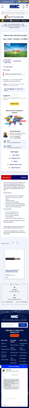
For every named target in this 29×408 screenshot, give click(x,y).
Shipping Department (13, 348)
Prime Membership (13, 359)
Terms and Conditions (3, 355)
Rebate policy (13, 362)
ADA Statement (5, 359)
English (24, 20)
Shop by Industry (5, 349)
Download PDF (17, 61)
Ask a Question (7, 61)
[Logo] (14, 6)
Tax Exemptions (23, 352)
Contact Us (3, 352)
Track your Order (14, 352)
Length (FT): (6, 96)
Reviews (23, 177)
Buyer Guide (8, 62)
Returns (15, 161)
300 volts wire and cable (14, 81)
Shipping (5, 84)
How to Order (13, 355)
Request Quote (14, 103)
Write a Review (7, 59)
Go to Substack (14, 335)
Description (6, 177)
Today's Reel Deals (16, 20)
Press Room (4, 346)
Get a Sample (22, 361)
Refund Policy (22, 355)
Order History (22, 358)
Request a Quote (14, 345)
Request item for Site (15, 164)
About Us (3, 343)
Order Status (15, 155)
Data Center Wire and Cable (23, 344)
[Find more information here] (14, 385)
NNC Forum (6, 20)
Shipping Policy (15, 158)
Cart (27, 6)
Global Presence (15, 167)
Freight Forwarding (22, 348)
